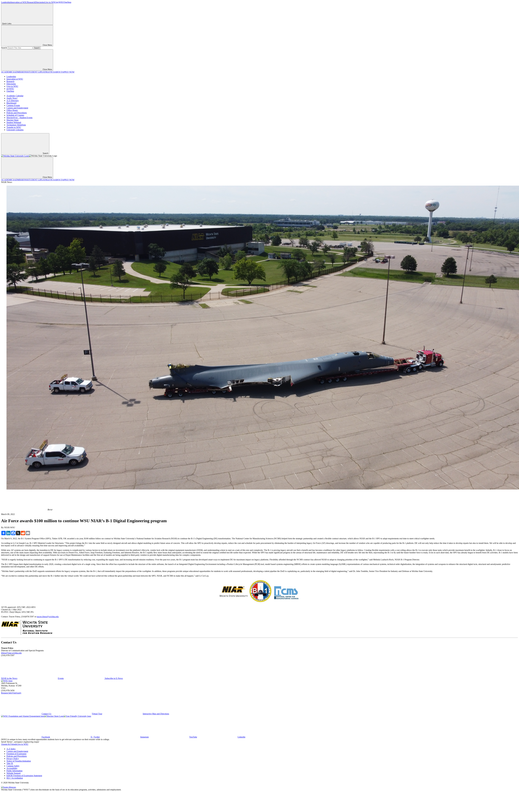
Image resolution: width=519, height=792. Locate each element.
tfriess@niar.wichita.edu (11, 653)
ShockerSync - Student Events (19, 117)
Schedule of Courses (15, 115)
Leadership (6, 2)
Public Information (14, 771)
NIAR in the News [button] (9, 678)
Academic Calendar (14, 96)
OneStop (67, 2)
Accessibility (11, 768)
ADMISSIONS (20, 72)
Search (4, 48)
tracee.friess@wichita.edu (48, 616)
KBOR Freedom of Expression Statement (24, 775)
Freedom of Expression (16, 754)
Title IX (9, 763)
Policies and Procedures (16, 113)
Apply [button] (18, 693)
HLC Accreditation (14, 778)
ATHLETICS (48, 72)
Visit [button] (14, 693)
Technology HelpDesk (16, 125)
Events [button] (61, 678)
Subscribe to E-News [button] (113, 678)
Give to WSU (50, 2)
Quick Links (6, 24)
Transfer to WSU (13, 127)
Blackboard (11, 103)
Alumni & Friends (9, 744)
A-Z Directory (12, 100)
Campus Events (13, 105)
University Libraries (15, 130)
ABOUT (58, 72)
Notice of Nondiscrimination (18, 761)
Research (31, 2)
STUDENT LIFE (35, 72)
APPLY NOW (68, 72)
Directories (39, 2)
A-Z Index (11, 749)
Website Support (13, 773)
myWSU (60, 2)
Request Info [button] (6, 693)
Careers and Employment (17, 108)
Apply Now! (11, 98)
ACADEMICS (7, 72)
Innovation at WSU (19, 2)
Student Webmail (13, 122)
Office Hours (12, 110)
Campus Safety (12, 766)
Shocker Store (12, 120)
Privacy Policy (12, 758)
